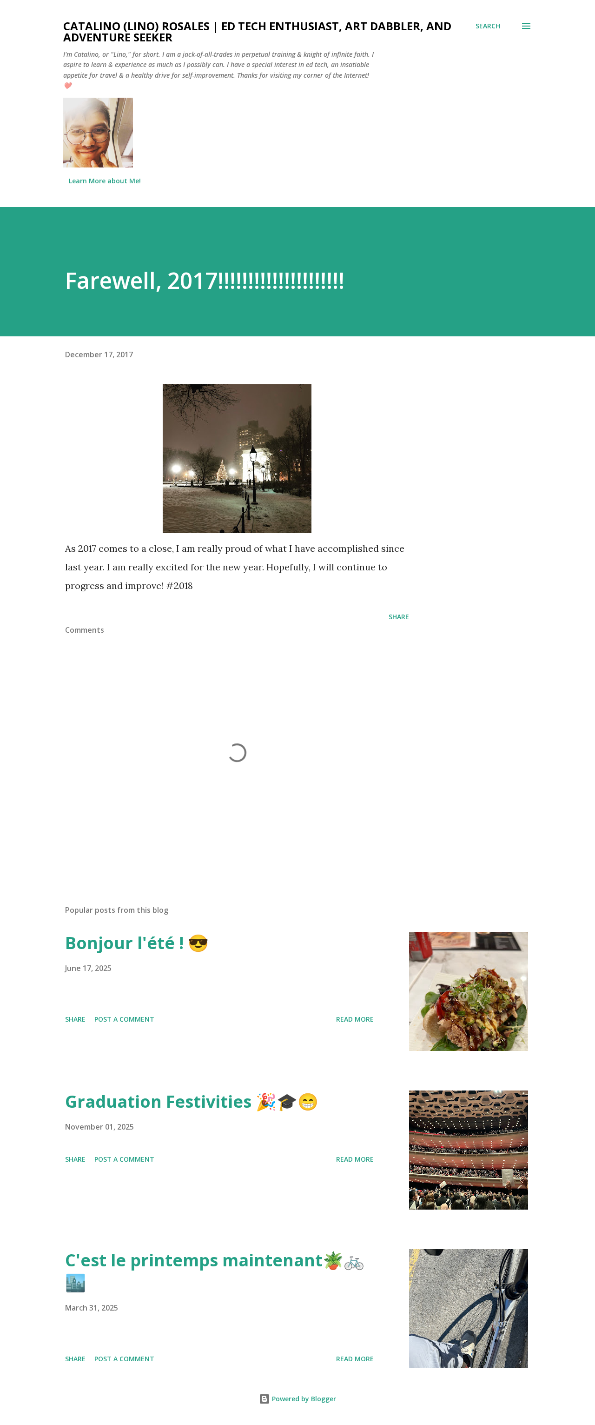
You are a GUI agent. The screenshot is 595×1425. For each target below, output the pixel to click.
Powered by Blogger (303, 1398)
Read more (355, 1019)
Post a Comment (124, 1019)
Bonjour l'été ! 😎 (137, 942)
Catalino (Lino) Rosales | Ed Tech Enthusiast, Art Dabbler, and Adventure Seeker (257, 31)
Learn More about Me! (105, 180)
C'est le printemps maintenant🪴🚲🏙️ (214, 1271)
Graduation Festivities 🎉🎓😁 (191, 1101)
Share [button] (399, 616)
